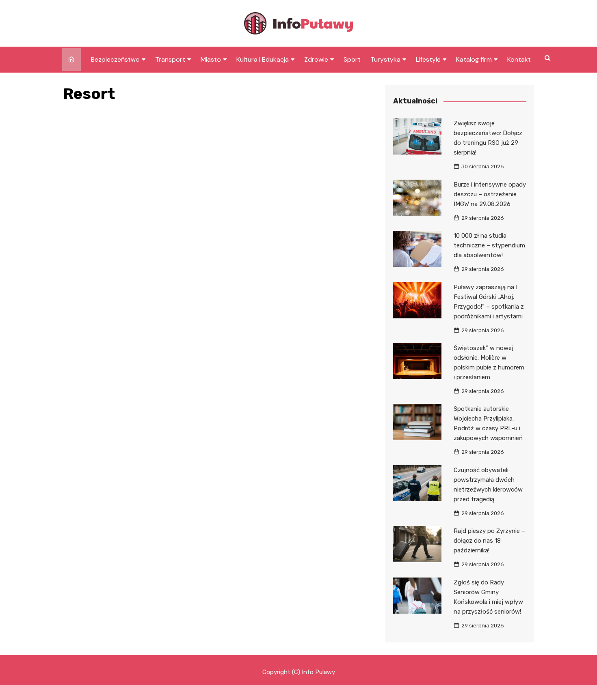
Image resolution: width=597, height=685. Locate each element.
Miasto (211, 59)
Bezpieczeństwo (115, 59)
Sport (352, 59)
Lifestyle (428, 59)
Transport (170, 59)
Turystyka (385, 59)
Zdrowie (316, 59)
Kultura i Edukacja (262, 59)
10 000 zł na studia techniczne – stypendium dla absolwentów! (489, 245)
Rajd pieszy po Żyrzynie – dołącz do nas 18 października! (489, 540)
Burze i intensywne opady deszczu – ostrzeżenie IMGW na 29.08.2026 (490, 194)
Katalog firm (474, 59)
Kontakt (519, 59)
